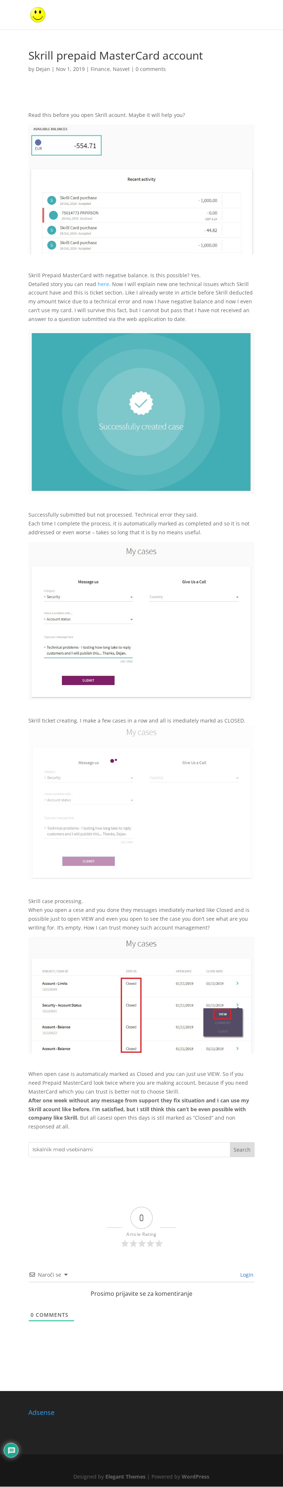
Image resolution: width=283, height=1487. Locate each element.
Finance (100, 68)
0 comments (151, 68)
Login (246, 1274)
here (103, 284)
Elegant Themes (125, 1476)
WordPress (195, 1476)
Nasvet (121, 68)
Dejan (43, 68)
